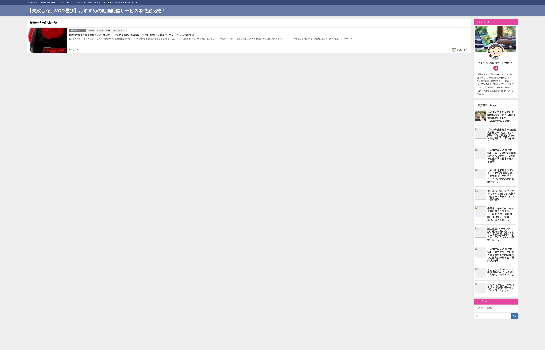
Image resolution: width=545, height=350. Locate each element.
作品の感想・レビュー (78, 30)
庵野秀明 (100, 30)
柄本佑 (108, 30)
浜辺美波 (91, 30)
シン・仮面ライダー (119, 30)
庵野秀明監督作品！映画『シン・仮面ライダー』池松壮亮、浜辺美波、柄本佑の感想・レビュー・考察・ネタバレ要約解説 (131, 35)
